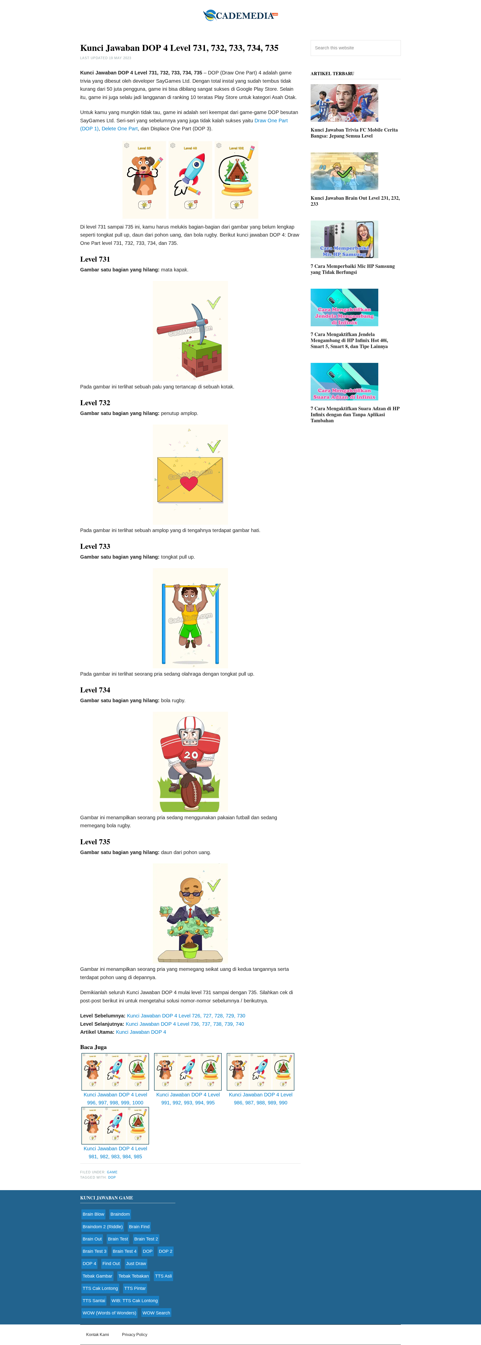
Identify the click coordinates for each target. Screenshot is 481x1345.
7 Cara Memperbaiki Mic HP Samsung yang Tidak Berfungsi (353, 269)
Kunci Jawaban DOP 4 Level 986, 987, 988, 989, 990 (260, 1099)
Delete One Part (120, 128)
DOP (112, 1177)
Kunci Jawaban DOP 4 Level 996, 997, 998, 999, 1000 (115, 1099)
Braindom (120, 1214)
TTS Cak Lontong (100, 1288)
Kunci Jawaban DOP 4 (141, 1032)
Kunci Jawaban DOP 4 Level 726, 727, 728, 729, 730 (186, 1015)
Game (112, 1172)
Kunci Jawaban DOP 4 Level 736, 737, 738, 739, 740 (185, 1024)
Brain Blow (93, 1214)
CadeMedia (240, 15)
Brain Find (139, 1226)
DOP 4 (89, 1263)
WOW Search (156, 1312)
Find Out (111, 1263)
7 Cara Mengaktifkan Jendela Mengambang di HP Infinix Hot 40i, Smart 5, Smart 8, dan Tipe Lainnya (349, 340)
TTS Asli (163, 1276)
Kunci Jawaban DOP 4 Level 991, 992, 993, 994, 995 (188, 1099)
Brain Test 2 (146, 1238)
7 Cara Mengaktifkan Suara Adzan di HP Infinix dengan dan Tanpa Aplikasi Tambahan (355, 414)
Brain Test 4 (125, 1251)
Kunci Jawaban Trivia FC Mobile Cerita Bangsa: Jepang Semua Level (354, 132)
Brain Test (118, 1238)
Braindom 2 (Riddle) (103, 1226)
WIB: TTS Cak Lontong (134, 1300)
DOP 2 (165, 1251)
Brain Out (92, 1238)
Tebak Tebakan (133, 1276)
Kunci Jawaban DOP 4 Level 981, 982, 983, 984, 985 (115, 1153)
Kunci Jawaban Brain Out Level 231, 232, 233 (355, 201)
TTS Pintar (135, 1288)
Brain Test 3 (94, 1251)
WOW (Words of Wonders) (109, 1312)
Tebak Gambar (97, 1276)
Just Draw (136, 1263)
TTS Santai (94, 1300)
